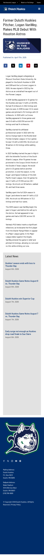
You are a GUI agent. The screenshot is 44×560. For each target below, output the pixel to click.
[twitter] (8, 461)
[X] (13, 65)
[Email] (35, 65)
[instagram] (12, 461)
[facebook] (4, 461)
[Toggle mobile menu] (39, 9)
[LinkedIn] (20, 65)
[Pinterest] (28, 65)
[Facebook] (5, 65)
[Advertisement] (22, 368)
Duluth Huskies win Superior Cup (19, 298)
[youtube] (16, 461)
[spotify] (20, 461)
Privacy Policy (16, 504)
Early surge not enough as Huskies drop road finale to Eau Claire (20, 332)
